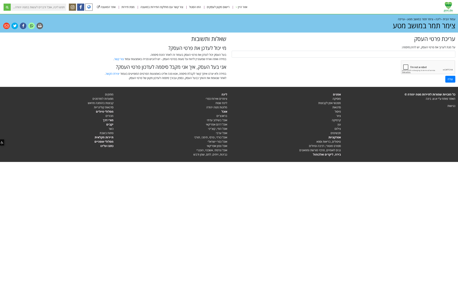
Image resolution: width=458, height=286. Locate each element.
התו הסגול (195, 7)
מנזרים (109, 116)
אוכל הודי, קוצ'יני (217, 129)
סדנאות (336, 107)
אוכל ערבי (221, 133)
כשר (111, 129)
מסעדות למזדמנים (102, 99)
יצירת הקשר (113, 74)
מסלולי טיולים (104, 112)
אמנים (337, 94)
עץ (339, 124)
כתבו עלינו (106, 146)
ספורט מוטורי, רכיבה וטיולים (325, 146)
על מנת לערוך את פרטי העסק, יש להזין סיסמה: (428, 47)
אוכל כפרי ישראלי (217, 142)
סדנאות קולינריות (103, 107)
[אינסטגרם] (72, 7)
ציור (338, 116)
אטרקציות (334, 137)
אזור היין (242, 7)
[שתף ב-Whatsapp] (31, 26)
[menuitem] (243, 7)
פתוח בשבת (106, 133)
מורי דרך (108, 120)
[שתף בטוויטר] (14, 26)
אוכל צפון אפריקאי (217, 146)
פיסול (338, 112)
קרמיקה (336, 120)
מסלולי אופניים (103, 142)
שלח (450, 79)
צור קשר (119, 59)
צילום (338, 129)
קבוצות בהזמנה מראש (100, 103)
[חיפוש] (7, 7)
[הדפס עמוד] (39, 26)
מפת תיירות (128, 7)
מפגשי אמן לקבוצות (329, 103)
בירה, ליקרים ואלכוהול (327, 154)
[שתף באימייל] (6, 26)
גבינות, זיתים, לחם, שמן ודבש (210, 154)
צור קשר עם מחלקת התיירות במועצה (161, 7)
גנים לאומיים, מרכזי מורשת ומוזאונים (320, 150)
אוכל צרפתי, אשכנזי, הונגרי (211, 150)
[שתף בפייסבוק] (23, 26)
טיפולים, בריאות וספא (328, 142)
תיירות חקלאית (104, 137)
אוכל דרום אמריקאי (216, 124)
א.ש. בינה (431, 99)
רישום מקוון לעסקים (218, 7)
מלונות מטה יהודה (216, 107)
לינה (224, 94)
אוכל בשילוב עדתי (217, 120)
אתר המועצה (108, 7)
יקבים (109, 124)
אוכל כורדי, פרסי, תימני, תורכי (210, 137)
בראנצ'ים (221, 116)
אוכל (224, 112)
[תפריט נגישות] (2, 142)
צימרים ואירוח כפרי (216, 99)
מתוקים (109, 94)
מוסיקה (337, 99)
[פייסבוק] (80, 7)
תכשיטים (336, 133)
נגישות (451, 106)
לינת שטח (221, 103)
